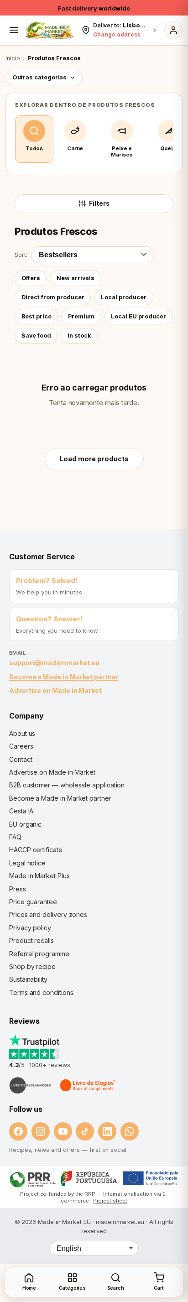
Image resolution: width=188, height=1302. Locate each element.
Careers (21, 746)
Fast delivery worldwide (94, 8)
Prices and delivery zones (48, 914)
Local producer (123, 297)
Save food (36, 335)
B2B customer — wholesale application (67, 785)
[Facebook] (18, 1131)
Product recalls (31, 940)
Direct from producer (52, 297)
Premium (81, 316)
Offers (30, 278)
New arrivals (75, 278)
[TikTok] (85, 1131)
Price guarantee (33, 902)
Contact (20, 759)
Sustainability (28, 979)
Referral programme (39, 954)
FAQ (15, 837)
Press (17, 889)
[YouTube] (63, 1131)
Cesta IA (21, 811)
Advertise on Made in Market (55, 690)
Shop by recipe (32, 966)
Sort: (21, 254)
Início (12, 58)
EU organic (25, 824)
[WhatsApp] (129, 1131)
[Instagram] (40, 1131)
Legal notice (27, 863)
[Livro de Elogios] (88, 1085)
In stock (79, 335)
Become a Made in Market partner (64, 677)
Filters (99, 203)
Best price (36, 316)
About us (22, 733)
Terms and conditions (41, 992)
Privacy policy (30, 928)
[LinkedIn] (107, 1131)
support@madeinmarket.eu (54, 663)
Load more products (94, 459)
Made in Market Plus (39, 876)
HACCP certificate (36, 850)
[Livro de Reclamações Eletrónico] (30, 1085)
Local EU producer (138, 316)
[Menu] (13, 30)
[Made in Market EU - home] (49, 30)
